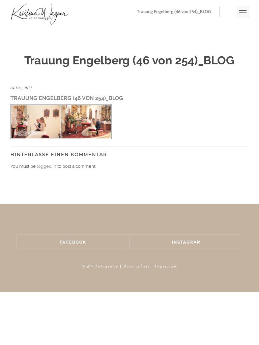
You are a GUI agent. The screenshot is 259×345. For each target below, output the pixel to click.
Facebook (73, 242)
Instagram (186, 242)
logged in (46, 166)
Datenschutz (136, 266)
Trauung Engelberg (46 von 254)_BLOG (174, 11)
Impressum (166, 266)
